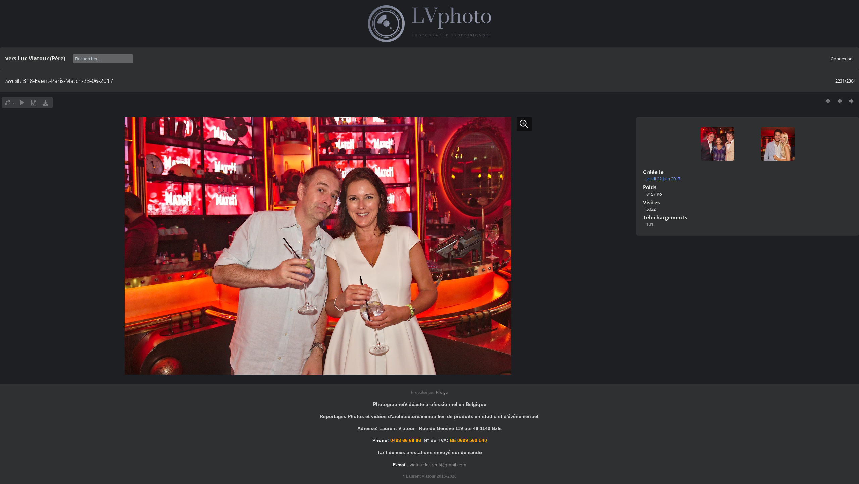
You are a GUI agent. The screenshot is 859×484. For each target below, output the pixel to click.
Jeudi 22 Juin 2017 (663, 179)
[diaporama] (22, 102)
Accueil (12, 81)
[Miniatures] (828, 101)
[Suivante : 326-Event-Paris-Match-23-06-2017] (851, 101)
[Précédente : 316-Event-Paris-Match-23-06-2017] (840, 101)
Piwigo (442, 392)
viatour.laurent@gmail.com (438, 464)
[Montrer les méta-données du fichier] (34, 102)
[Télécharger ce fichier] (45, 102)
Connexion (842, 59)
